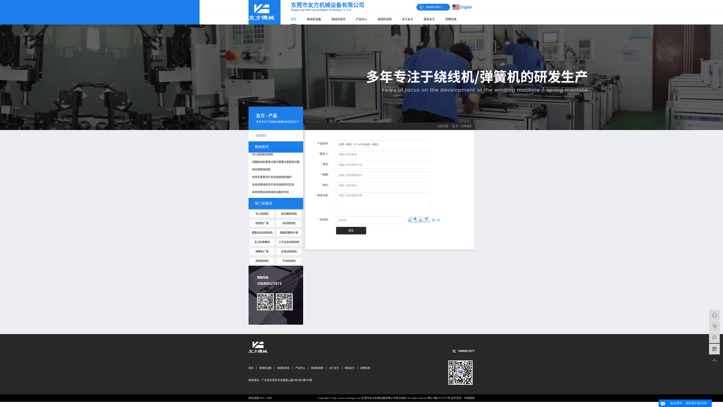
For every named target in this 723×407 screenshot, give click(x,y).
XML (269, 398)
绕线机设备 (314, 19)
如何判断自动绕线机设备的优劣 (270, 192)
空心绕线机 (262, 213)
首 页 (455, 126)
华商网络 (469, 398)
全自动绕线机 (289, 251)
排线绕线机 (262, 260)
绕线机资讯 (338, 19)
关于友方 (407, 19)
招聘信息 (451, 19)
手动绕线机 (289, 260)
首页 (294, 19)
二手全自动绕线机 (289, 242)
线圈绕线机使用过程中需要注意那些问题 (276, 162)
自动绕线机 (289, 223)
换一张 (436, 220)
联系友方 (429, 19)
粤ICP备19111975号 (439, 398)
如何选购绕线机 (261, 169)
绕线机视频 (385, 19)
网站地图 (254, 398)
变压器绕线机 (289, 213)
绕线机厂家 (262, 223)
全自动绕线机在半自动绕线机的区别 (273, 184)
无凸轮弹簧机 (262, 242)
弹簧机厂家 (262, 251)
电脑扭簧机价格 (289, 232)
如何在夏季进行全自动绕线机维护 (272, 177)
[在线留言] (714, 337)
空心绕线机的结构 (262, 154)
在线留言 (261, 135)
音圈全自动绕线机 (262, 232)
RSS (262, 398)
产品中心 (361, 19)
